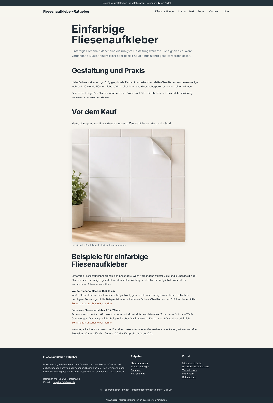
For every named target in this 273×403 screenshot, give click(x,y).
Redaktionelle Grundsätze (195, 366)
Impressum (188, 373)
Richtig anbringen (140, 366)
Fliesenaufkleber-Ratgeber (66, 11)
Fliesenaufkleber (139, 363)
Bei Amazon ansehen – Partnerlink (92, 303)
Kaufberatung (138, 373)
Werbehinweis (189, 370)
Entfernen (136, 370)
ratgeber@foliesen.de (64, 382)
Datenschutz (189, 377)
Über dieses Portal (192, 363)
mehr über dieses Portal (158, 3)
